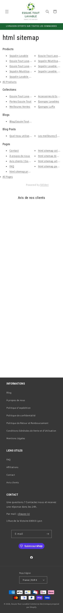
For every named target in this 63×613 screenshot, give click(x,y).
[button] (6, 11)
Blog (8, 392)
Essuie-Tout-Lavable (20, 604)
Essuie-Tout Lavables (22, 96)
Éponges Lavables (48, 101)
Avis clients (12, 482)
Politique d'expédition (18, 407)
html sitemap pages (49, 166)
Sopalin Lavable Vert (50, 66)
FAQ (12, 166)
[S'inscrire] (48, 534)
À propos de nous (20, 156)
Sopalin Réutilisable (21, 71)
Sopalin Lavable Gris (21, 76)
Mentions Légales (15, 438)
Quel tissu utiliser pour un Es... (28, 136)
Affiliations (12, 467)
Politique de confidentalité (21, 415)
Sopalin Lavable (19, 55)
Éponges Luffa (46, 106)
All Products (10, 82)
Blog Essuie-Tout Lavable (24, 121)
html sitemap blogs (49, 156)
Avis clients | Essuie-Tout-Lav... (28, 161)
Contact (14, 150)
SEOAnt (44, 184)
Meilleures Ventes (20, 106)
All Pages (8, 176)
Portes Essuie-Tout (20, 101)
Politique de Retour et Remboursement (27, 423)
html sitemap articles (50, 161)
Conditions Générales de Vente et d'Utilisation (31, 430)
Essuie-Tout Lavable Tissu (25, 61)
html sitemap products (23, 171)
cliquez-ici (24, 514)
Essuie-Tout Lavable (21, 66)
